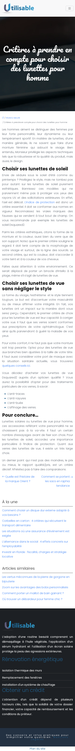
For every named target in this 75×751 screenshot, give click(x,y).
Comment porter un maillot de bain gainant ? (33, 593)
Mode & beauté (13, 117)
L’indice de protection (40, 202)
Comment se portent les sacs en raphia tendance (55, 481)
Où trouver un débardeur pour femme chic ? (32, 599)
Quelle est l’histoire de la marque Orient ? (20, 479)
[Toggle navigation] (70, 8)
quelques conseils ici (16, 366)
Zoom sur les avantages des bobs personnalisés (35, 587)
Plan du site (37, 749)
